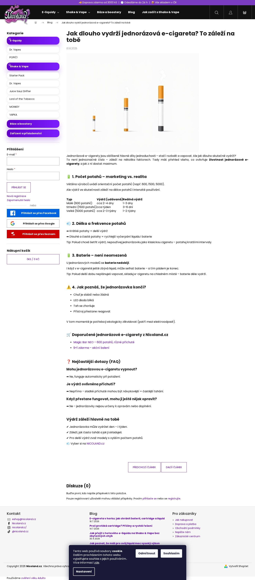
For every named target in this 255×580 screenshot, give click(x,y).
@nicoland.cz (20, 531)
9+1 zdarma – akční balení (91, 348)
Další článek (174, 467)
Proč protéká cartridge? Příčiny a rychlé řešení (121, 526)
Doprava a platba (185, 524)
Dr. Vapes (15, 49)
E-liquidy (16, 40)
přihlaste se (150, 498)
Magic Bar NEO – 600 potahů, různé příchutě (103, 342)
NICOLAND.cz (95, 444)
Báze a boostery (21, 124)
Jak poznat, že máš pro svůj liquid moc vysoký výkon (125, 543)
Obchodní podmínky (187, 528)
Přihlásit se (19, 187)
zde (96, 563)
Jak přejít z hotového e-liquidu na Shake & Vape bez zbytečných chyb (124, 534)
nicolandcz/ (19, 527)
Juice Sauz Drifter (20, 91)
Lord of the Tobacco (22, 99)
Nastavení (84, 572)
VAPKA (13, 114)
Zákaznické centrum (187, 536)
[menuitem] (50, 12)
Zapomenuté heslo (18, 200)
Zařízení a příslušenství (26, 133)
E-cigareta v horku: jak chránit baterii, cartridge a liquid (127, 518)
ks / (33, 259)
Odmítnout (146, 553)
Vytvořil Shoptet (238, 566)
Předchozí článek (144, 467)
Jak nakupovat (184, 520)
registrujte (174, 498)
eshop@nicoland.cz (24, 519)
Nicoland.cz (19, 523)
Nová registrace (16, 196)
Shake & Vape (19, 66)
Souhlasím (171, 553)
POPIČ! (13, 57)
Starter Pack (16, 75)
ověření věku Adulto (33, 578)
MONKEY (14, 107)
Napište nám (183, 532)
